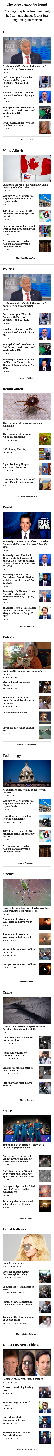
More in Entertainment (26, 745)
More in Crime (26, 1100)
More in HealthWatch (26, 496)
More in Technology (26, 863)
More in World (26, 626)
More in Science (26, 982)
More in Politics (26, 378)
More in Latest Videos (26, 1450)
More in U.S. (26, 140)
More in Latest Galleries (26, 1334)
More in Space (26, 1218)
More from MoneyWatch (26, 258)
